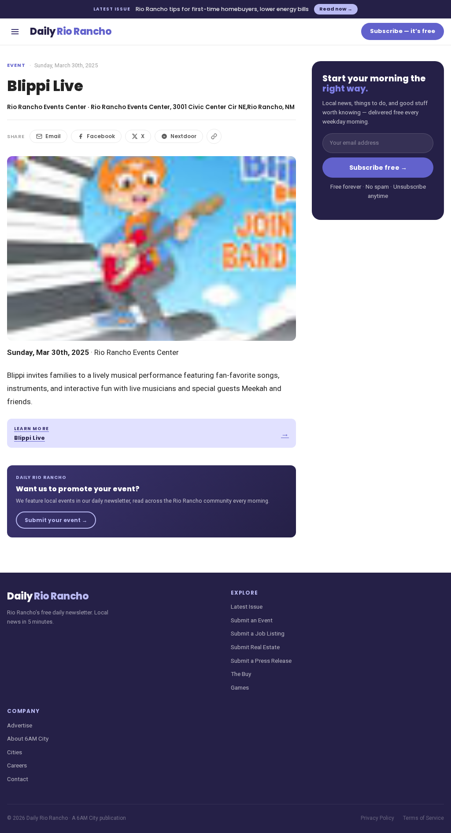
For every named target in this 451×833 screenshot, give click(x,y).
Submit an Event (252, 620)
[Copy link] (214, 136)
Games (240, 687)
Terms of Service (423, 818)
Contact (17, 778)
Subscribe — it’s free (402, 31)
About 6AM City (27, 738)
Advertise (19, 725)
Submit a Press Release (261, 660)
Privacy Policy (377, 818)
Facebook (101, 136)
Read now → (335, 8)
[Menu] (15, 32)
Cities (14, 752)
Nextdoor (183, 136)
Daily (70, 31)
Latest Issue (246, 606)
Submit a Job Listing (258, 633)
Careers (17, 765)
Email (53, 136)
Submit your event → (56, 520)
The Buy (241, 673)
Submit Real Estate (255, 646)
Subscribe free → (378, 167)
